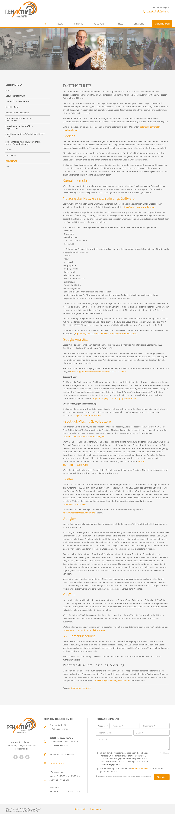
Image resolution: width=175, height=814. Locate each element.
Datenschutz (80, 809)
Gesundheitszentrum (15, 96)
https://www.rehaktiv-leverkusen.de (139, 207)
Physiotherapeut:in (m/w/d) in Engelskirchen (19, 127)
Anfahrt (8, 150)
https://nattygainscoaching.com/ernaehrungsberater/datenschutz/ (105, 333)
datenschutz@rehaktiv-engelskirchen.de (111, 680)
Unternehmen (162, 23)
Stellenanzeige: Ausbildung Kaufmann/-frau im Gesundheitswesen (23, 143)
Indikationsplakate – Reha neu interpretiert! (19, 119)
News (60, 23)
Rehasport (99, 23)
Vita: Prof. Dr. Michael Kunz (17, 101)
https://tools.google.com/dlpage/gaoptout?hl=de (114, 398)
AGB (7, 166)
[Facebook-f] (15, 757)
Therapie (78, 23)
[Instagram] (21, 757)
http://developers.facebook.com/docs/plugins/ (84, 436)
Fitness (119, 23)
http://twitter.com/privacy (74, 504)
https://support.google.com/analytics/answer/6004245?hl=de (98, 371)
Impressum (95, 809)
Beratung (139, 23)
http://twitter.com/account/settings (79, 512)
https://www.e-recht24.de (80, 688)
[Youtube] (27, 757)
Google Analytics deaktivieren (87, 415)
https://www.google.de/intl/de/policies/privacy (84, 630)
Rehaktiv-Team (12, 107)
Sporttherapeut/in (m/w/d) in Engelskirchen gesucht (25, 135)
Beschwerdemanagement (17, 113)
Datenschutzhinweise (141, 768)
